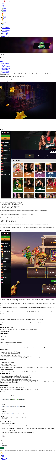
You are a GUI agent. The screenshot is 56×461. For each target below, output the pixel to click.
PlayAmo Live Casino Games (6, 30)
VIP (3, 23)
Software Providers (4, 31)
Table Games (3, 29)
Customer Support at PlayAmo (6, 32)
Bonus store (4, 18)
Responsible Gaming (4, 458)
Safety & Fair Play (4, 34)
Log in (3, 5)
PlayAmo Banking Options (5, 67)
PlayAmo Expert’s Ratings (5, 35)
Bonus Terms (3, 457)
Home (3, 455)
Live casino (4, 16)
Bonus (3, 456)
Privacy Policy (4, 459)
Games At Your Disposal (5, 64)
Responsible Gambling (5, 33)
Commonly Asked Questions (5, 36)
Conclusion (3, 70)
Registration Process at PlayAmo (6, 28)
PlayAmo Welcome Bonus (5, 27)
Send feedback (5, 24)
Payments (4, 22)
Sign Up (1, 5)
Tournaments (5, 17)
